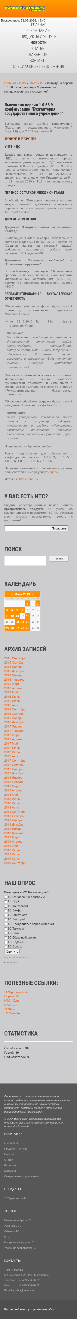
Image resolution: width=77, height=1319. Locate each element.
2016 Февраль (14, 679)
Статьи (8, 1159)
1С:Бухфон (15, 910)
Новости (9, 1154)
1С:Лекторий (16, 919)
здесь (54, 472)
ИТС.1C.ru (11, 1000)
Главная (10, 83)
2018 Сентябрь (14, 811)
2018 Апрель (13, 790)
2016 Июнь (12, 696)
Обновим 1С (11, 1231)
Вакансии (10, 1165)
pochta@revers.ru (23, 1290)
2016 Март (11, 683)
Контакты (10, 1170)
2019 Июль (12, 854)
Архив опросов (22, 957)
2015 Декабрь (14, 671)
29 (42, 83)
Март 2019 (22, 594)
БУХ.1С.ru (11, 1004)
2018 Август (12, 807)
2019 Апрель (13, 841)
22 (27, 622)
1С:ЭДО (13, 901)
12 (12, 615)
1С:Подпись (16, 942)
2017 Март (11, 735)
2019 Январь (13, 828)
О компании (11, 1143)
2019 (22, 83)
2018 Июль (12, 803)
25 (7, 628)
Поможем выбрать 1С (17, 1220)
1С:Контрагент (18, 906)
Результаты (9, 957)
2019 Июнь (12, 850)
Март (33, 83)
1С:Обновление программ (26, 896)
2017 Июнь (12, 747)
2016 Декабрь (14, 722)
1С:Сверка (15, 946)
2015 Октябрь (14, 662)
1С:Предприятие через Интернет (31, 924)
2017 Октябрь (14, 764)
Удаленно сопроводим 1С (20, 1248)
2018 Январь (13, 777)
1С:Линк (13, 933)
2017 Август (12, 756)
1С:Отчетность (18, 915)
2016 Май (11, 692)
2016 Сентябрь (14, 709)
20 (17, 622)
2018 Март (11, 786)
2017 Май (11, 743)
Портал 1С (11, 996)
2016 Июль (12, 701)
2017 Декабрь (14, 773)
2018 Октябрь (14, 816)
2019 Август (12, 858)
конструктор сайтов (32, 1309)
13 (17, 615)
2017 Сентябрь (14, 760)
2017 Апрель (13, 739)
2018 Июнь (12, 799)
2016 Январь (13, 675)
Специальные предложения (21, 1176)
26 (12, 628)
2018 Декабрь (14, 824)
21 (22, 622)
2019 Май (11, 845)
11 (7, 615)
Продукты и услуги (15, 1148)
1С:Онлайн (12, 1013)
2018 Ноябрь (13, 820)
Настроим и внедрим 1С (19, 1242)
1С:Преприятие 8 (15, 1198)
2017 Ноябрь (13, 769)
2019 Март (11, 837)
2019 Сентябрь (14, 863)
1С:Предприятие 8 (17, 992)
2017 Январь (13, 726)
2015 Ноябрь (13, 666)
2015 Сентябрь (14, 658)
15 (28, 616)
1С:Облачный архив (22, 937)
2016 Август (12, 705)
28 (22, 628)
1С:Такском (16, 928)
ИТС (7, 1236)
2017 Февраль (14, 730)
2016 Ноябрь (13, 718)
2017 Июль (12, 752)
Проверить (59, 528)
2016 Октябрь (14, 713)
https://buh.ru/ (28, 479)
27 (17, 628)
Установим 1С (12, 1225)
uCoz (51, 1309)
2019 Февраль (14, 833)
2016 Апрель (13, 688)
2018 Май (11, 794)
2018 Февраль (14, 782)
